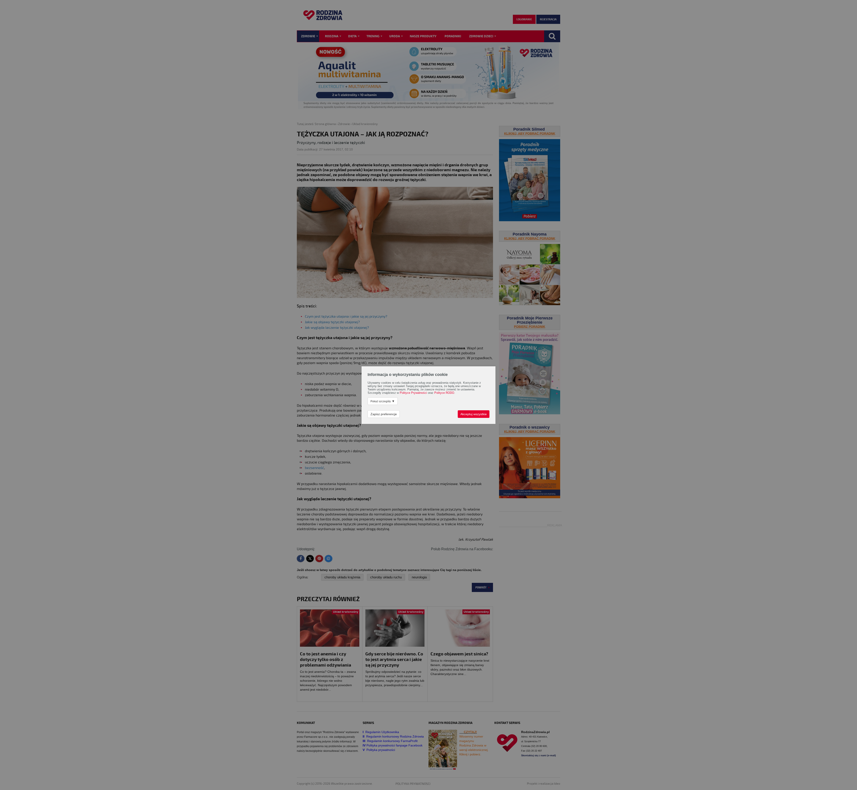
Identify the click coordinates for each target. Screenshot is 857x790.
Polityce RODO (444, 392)
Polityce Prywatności (413, 392)
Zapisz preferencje (383, 414)
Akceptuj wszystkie (473, 414)
